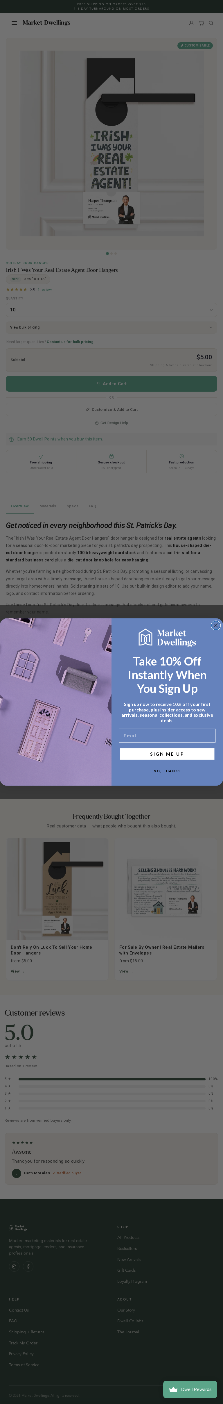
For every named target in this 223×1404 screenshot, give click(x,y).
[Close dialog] (216, 625)
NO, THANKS (167, 771)
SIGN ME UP (167, 754)
